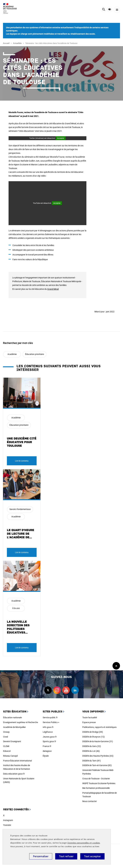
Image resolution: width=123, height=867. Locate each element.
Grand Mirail (53, 289)
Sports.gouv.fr (49, 741)
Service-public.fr (50, 717)
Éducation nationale (12, 717)
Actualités (17, 43)
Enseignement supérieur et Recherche (20, 722)
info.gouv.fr (48, 727)
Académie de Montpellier (14, 727)
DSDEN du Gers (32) (91, 746)
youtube (66, 690)
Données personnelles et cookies (83, 842)
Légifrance (48, 731)
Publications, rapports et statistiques (99, 727)
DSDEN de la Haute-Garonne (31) (97, 741)
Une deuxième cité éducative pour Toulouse (21, 442)
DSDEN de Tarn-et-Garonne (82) (97, 765)
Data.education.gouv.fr (14, 773)
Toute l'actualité (89, 717)
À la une (16, 608)
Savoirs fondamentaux (20, 509)
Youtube (7, 825)
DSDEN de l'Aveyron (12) (93, 736)
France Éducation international (17, 760)
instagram (57, 690)
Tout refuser (66, 856)
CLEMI (6, 746)
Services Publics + (51, 722)
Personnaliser (40, 856)
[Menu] (117, 10)
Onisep (6, 731)
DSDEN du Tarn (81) (91, 760)
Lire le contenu (21, 460)
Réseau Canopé (10, 755)
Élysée (46, 755)
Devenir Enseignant (12, 741)
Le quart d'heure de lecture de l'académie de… (20, 533)
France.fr (47, 746)
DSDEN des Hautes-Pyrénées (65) (97, 755)
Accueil (6, 43)
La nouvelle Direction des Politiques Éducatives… (18, 627)
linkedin (75, 690)
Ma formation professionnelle (96, 788)
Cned (5, 736)
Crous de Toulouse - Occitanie (96, 778)
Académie (12, 354)
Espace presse (89, 722)
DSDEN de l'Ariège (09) (92, 731)
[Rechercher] (103, 10)
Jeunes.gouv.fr (50, 736)
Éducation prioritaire (34, 354)
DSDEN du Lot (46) (91, 751)
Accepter (60, 138)
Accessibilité (109, 9)
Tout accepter (92, 856)
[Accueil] (11, 8)
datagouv (47, 751)
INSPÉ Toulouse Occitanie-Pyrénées (98, 783)
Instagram (8, 820)
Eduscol (6, 751)
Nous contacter (89, 801)
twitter (48, 690)
